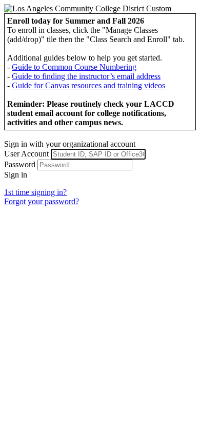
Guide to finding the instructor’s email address (86, 76)
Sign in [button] (15, 174)
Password (19, 164)
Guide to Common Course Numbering (74, 67)
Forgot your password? (41, 201)
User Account (26, 153)
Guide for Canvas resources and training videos (88, 85)
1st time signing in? (35, 192)
